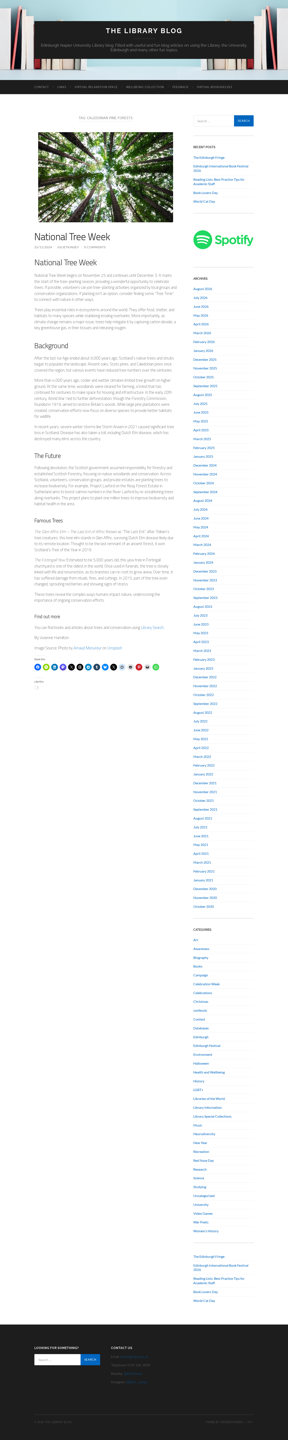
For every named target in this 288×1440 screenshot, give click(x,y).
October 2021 (203, 800)
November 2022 (205, 686)
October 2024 (203, 483)
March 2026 (202, 333)
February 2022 (204, 765)
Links (61, 87)
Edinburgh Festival (206, 1046)
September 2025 (205, 386)
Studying (199, 1187)
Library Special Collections (212, 1116)
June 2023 (201, 624)
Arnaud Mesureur (88, 648)
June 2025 (201, 412)
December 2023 (205, 571)
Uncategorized (204, 1196)
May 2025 (200, 421)
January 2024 (203, 562)
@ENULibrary (133, 1373)
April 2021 (201, 853)
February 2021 (204, 871)
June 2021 (201, 836)
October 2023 (203, 589)
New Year (200, 1143)
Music (197, 1125)
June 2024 (201, 518)
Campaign (200, 975)
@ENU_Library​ (137, 1381)
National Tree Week (72, 236)
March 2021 (202, 862)
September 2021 (205, 809)
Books (197, 966)
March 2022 (202, 757)
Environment (202, 1054)
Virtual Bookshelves (214, 87)
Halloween (201, 1063)
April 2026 (201, 324)
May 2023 (200, 633)
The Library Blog (144, 31)
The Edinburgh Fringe (209, 157)
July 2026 (200, 298)
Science (198, 1178)
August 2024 (202, 500)
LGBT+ (198, 1090)
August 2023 (202, 606)
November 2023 (205, 580)
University (201, 1204)
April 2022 (201, 748)
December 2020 (205, 889)
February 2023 (204, 659)
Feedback (180, 87)
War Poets (201, 1222)
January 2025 (203, 456)
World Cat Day (204, 201)
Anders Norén (231, 1422)
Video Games (203, 1213)
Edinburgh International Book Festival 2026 (220, 168)
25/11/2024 (43, 247)
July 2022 (200, 721)
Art (195, 940)
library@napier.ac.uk (134, 1356)
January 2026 (203, 351)
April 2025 (201, 430)
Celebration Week (206, 984)
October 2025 (203, 377)
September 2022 (205, 704)
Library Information (207, 1107)
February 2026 (204, 342)
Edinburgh (201, 1037)
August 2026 (202, 289)
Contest (199, 1019)
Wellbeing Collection (145, 87)
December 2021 (205, 783)
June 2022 (201, 730)
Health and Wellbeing (209, 1072)
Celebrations (202, 993)
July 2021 (200, 827)
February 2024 (204, 553)
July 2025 (200, 404)
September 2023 (205, 598)
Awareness (201, 949)
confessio (200, 1010)
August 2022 (202, 712)
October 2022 (203, 695)
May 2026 (200, 315)
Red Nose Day (203, 1160)
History (198, 1081)
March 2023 (202, 651)
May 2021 (200, 845)
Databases (201, 1028)
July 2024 (200, 509)
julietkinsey (68, 247)
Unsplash (114, 648)
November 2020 (205, 898)
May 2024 (200, 527)
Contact (41, 87)
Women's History (206, 1231)
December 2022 (205, 677)
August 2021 (202, 818)
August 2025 (202, 395)
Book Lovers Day (205, 193)
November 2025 (205, 368)
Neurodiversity (204, 1134)
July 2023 (200, 615)
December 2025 (205, 359)
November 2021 (205, 792)
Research (200, 1169)
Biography (200, 957)
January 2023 (203, 668)
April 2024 (201, 536)
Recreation (201, 1152)
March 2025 (202, 439)
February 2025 (204, 448)
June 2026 (201, 306)
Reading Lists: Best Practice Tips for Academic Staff (219, 181)
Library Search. (152, 627)
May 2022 (200, 739)
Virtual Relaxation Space (96, 87)
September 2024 (205, 492)
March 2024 (202, 545)
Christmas (200, 1001)
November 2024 (205, 474)
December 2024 (205, 465)
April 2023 (201, 642)
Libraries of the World (209, 1099)
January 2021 (203, 880)
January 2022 (203, 774)
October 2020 (203, 906)
